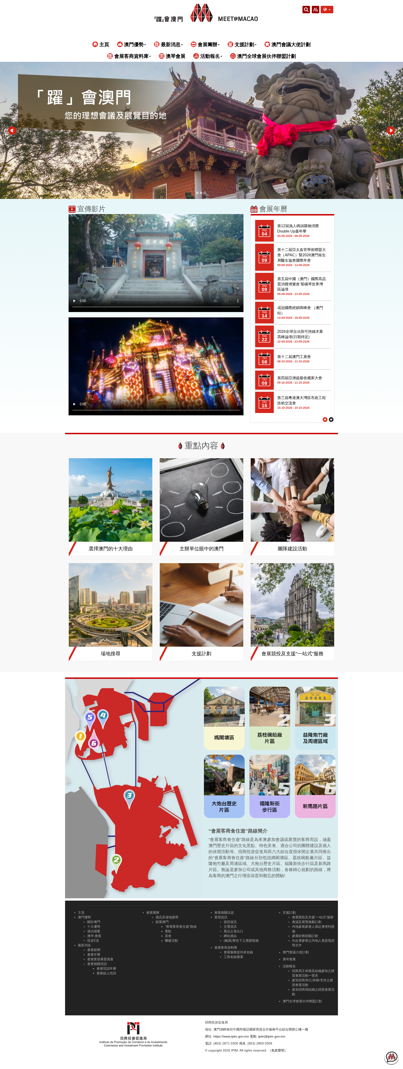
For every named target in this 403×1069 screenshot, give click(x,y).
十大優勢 (93, 926)
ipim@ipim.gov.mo (271, 1036)
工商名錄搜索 (233, 957)
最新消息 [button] (170, 44)
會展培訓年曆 (106, 968)
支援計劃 (289, 912)
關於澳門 (93, 922)
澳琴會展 (174, 56)
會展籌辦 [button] (206, 44)
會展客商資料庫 (225, 947)
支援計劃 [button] (243, 44)
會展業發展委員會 (100, 959)
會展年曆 (93, 954)
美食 (168, 936)
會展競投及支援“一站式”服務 (313, 917)
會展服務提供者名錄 (238, 952)
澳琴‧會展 (94, 936)
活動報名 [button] (209, 56)
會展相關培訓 (97, 964)
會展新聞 (93, 950)
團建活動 (171, 940)
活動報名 (289, 966)
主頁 (103, 44)
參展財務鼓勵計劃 (305, 936)
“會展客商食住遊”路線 (181, 926)
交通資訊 (230, 926)
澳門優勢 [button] (133, 44)
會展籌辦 (152, 912)
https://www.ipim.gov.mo (231, 1036)
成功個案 (93, 931)
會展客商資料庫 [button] (131, 56)
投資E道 (93, 940)
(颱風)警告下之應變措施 (241, 940)
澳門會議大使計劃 (290, 44)
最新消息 (84, 945)
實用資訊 (220, 917)
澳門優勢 (84, 917)
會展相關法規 (224, 912)
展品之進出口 (233, 931)
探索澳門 (162, 922)
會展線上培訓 (106, 973)
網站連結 (230, 936)
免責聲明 (277, 1050)
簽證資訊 (230, 922)
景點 (168, 931)
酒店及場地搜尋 (167, 917)
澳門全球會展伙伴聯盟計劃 (266, 56)
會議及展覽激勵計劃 (306, 922)
